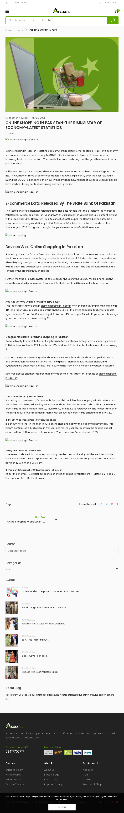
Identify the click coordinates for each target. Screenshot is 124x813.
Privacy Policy (13, 774)
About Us (49, 769)
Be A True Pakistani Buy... (35, 639)
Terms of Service (14, 784)
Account (88, 769)
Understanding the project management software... (51, 591)
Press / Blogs (51, 774)
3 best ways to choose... (35, 655)
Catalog (88, 779)
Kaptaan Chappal (54, 784)
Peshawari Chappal (94, 784)
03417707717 (14, 751)
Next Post (34, 519)
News (20, 30)
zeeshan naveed (18, 117)
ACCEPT (62, 807)
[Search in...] (113, 20)
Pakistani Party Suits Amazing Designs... (43, 623)
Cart (85, 774)
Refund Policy (13, 779)
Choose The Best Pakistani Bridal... (40, 672)
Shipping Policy (14, 769)
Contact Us (50, 779)
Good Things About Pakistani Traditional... (45, 607)
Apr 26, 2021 (38, 117)
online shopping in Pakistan (56, 305)
